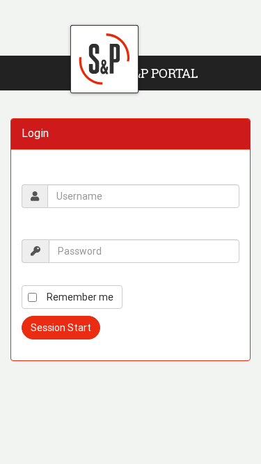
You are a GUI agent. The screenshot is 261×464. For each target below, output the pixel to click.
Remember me (80, 297)
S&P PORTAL (161, 73)
